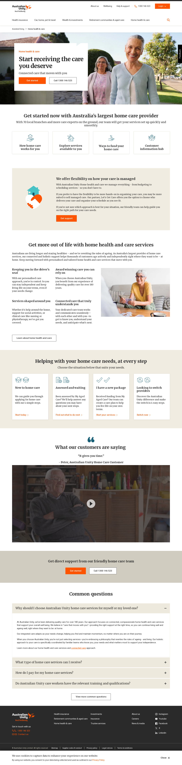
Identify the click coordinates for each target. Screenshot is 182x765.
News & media (138, 723)
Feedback (180, 53)
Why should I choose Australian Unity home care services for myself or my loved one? (76, 608)
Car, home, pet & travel (45, 20)
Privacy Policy (98, 760)
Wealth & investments (72, 20)
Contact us (23, 734)
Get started (32, 80)
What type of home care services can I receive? (48, 662)
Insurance (95, 719)
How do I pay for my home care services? (44, 673)
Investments (96, 714)
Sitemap (54, 748)
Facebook (163, 723)
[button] (94, 6)
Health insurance (20, 20)
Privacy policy (92, 748)
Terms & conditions (125, 748)
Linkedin (162, 733)
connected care (78, 648)
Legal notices (107, 748)
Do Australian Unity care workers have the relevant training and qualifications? (72, 683)
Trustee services (98, 723)
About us (136, 714)
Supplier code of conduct (72, 748)
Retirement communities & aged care (106, 20)
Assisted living (18, 29)
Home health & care (140, 20)
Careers (135, 719)
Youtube (163, 719)
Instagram (163, 714)
